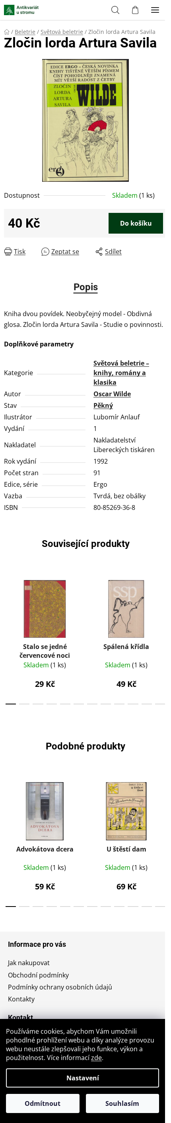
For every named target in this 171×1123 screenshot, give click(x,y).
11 (160, 906)
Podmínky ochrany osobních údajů (60, 987)
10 (147, 906)
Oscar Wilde (112, 393)
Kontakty (21, 999)
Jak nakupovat (29, 962)
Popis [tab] (86, 287)
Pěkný (103, 405)
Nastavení (82, 1078)
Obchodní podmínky (38, 975)
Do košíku (136, 223)
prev (8, 604)
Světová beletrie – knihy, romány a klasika (121, 373)
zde (96, 1057)
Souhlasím (122, 1103)
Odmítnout (42, 1103)
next (162, 604)
